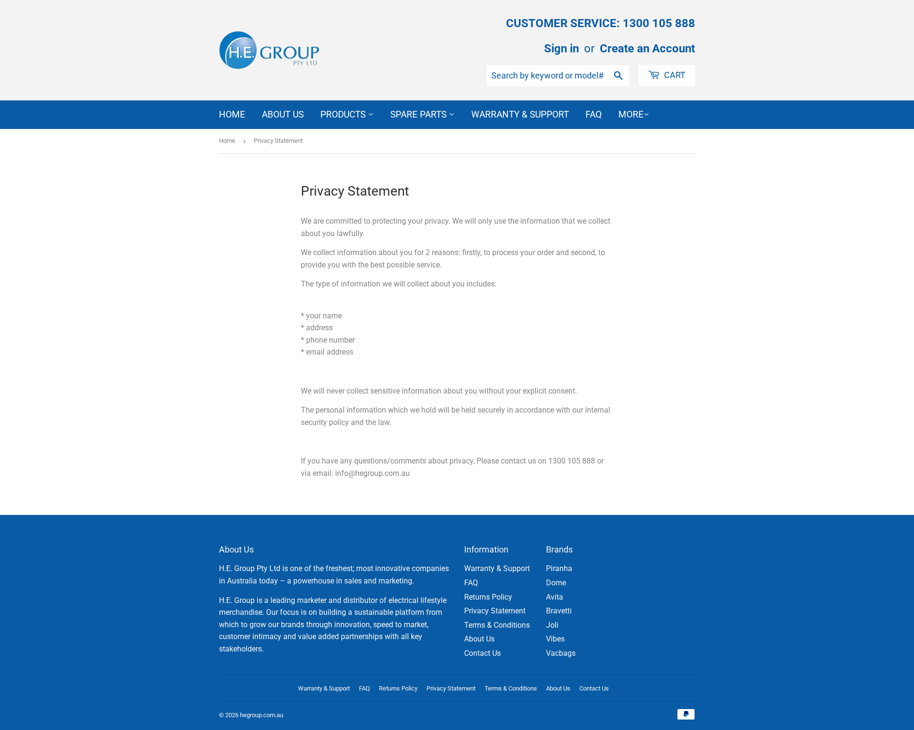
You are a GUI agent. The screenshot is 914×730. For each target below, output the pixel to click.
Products (344, 114)
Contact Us (482, 653)
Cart (674, 75)
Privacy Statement (495, 610)
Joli (552, 625)
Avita (554, 597)
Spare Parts (419, 114)
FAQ (594, 114)
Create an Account (647, 48)
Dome (556, 582)
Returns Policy (488, 597)
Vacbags (561, 653)
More (631, 114)
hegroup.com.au (261, 715)
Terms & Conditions (497, 625)
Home (232, 114)
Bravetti (559, 610)
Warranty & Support (520, 114)
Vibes (555, 638)
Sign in (561, 48)
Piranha (559, 568)
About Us (283, 114)
